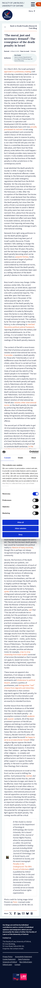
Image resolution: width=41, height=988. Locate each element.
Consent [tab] (7, 458)
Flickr (15, 902)
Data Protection (24, 959)
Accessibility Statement (23, 957)
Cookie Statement (9, 959)
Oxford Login (7, 964)
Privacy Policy (8, 957)
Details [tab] (20, 458)
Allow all (20, 522)
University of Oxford (10, 962)
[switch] (36, 500)
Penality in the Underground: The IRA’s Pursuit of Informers (22, 866)
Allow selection (20, 528)
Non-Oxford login (25, 962)
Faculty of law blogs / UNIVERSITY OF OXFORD (13, 4)
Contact (17, 964)
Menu (31, 11)
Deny (20, 534)
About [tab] (33, 458)
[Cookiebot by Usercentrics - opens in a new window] (29, 452)
